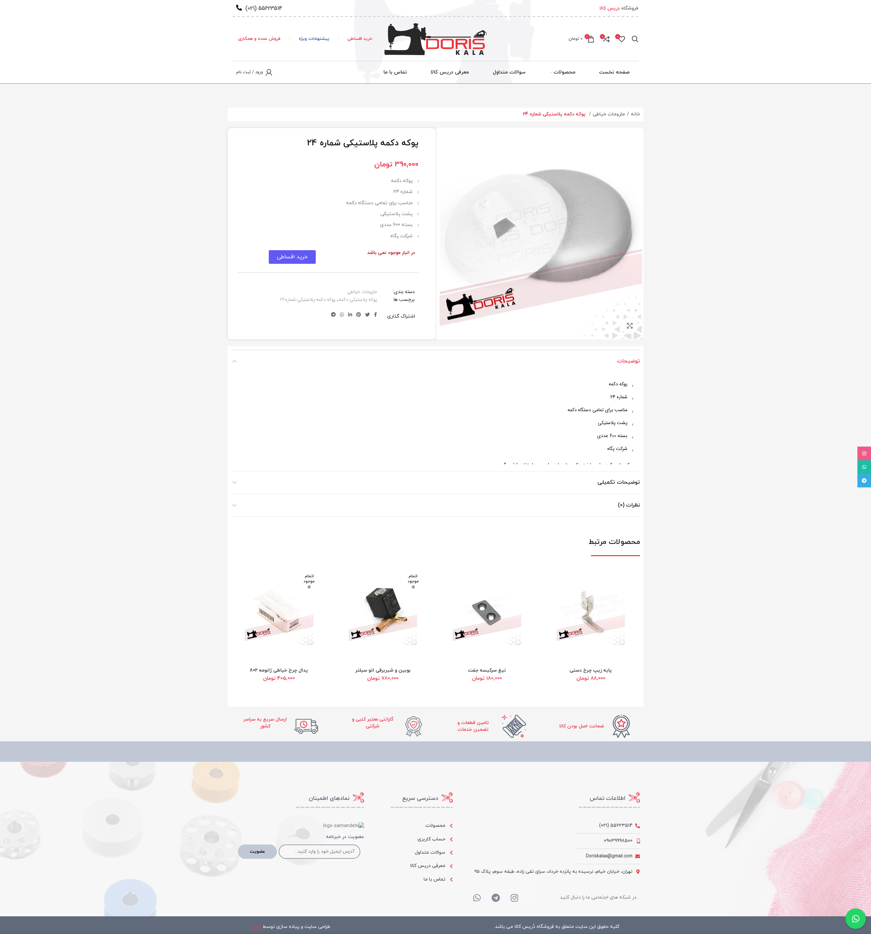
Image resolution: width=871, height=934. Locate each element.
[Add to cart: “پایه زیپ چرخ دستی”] (554, 581)
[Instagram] (514, 897)
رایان (256, 926)
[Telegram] (495, 897)
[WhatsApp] (864, 467)
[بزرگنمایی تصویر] (629, 325)
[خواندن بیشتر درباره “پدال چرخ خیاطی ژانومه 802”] (242, 581)
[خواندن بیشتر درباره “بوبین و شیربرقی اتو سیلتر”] (347, 581)
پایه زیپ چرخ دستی (591, 670)
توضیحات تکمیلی (618, 482)
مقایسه (554, 611)
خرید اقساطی (359, 39)
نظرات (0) (629, 505)
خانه (635, 114)
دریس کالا (609, 8)
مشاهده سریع (554, 596)
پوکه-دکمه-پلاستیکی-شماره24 (307, 299)
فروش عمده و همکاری (259, 39)
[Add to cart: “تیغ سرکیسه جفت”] (450, 581)
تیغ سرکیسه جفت (487, 670)
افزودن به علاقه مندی (554, 626)
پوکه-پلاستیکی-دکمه (358, 299)
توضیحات (628, 361)
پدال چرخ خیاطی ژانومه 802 (279, 670)
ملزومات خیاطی (609, 114)
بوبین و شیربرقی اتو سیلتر (383, 670)
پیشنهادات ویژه (314, 39)
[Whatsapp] (477, 897)
